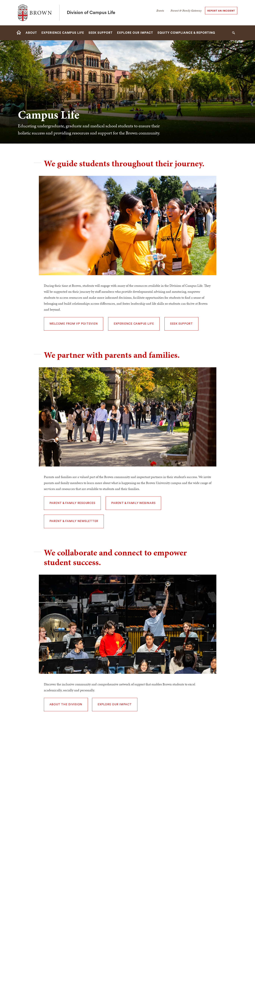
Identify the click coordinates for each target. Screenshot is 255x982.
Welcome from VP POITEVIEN (73, 323)
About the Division (66, 704)
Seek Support (181, 323)
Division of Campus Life (91, 12)
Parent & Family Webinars (133, 503)
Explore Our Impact (115, 704)
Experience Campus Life (134, 323)
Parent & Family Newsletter (73, 521)
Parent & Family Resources (72, 503)
